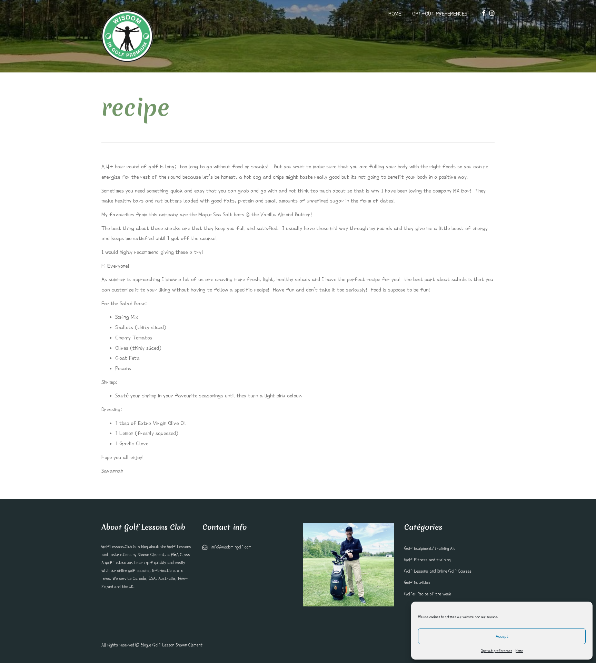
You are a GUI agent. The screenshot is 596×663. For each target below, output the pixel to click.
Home (519, 651)
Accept (502, 636)
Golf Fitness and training (427, 559)
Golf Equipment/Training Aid (429, 548)
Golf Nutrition (417, 582)
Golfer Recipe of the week (427, 594)
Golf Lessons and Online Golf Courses (437, 571)
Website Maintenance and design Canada (459, 645)
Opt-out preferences (496, 651)
